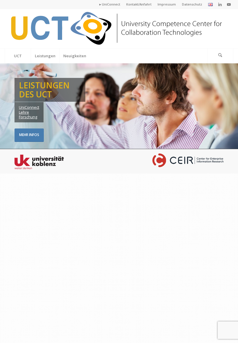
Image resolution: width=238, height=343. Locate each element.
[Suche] (220, 56)
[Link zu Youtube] (229, 4)
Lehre (24, 112)
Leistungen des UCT (44, 90)
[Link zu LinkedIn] (220, 4)
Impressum (167, 4)
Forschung (28, 116)
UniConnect (29, 107)
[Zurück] (5, 106)
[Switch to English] (210, 5)
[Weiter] (233, 106)
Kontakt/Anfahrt (139, 4)
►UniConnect (109, 4)
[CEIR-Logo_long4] (117, 28)
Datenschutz (192, 4)
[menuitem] (109, 4)
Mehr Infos (29, 134)
